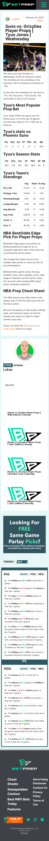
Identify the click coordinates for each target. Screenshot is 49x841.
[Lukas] (7, 19)
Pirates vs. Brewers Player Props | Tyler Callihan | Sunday (24, 443)
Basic (24, 574)
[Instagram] (35, 820)
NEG (41, 574)
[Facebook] (42, 820)
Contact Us (40, 787)
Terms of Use (38, 802)
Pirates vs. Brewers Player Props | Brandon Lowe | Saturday (24, 472)
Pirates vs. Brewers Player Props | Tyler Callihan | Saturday (24, 502)
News (40, 20)
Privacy (24, 833)
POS (33, 574)
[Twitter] (28, 820)
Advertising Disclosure (40, 781)
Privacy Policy (38, 794)
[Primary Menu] (43, 5)
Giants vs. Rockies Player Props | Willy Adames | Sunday (24, 413)
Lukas (15, 19)
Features (14, 809)
